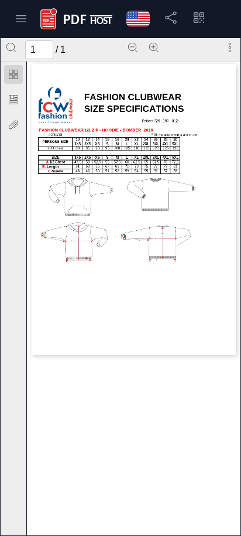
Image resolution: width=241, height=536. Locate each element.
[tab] (13, 76)
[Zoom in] (153, 47)
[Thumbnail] (13, 74)
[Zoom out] (132, 47)
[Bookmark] (13, 99)
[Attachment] (13, 124)
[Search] (11, 47)
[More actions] (230, 47)
